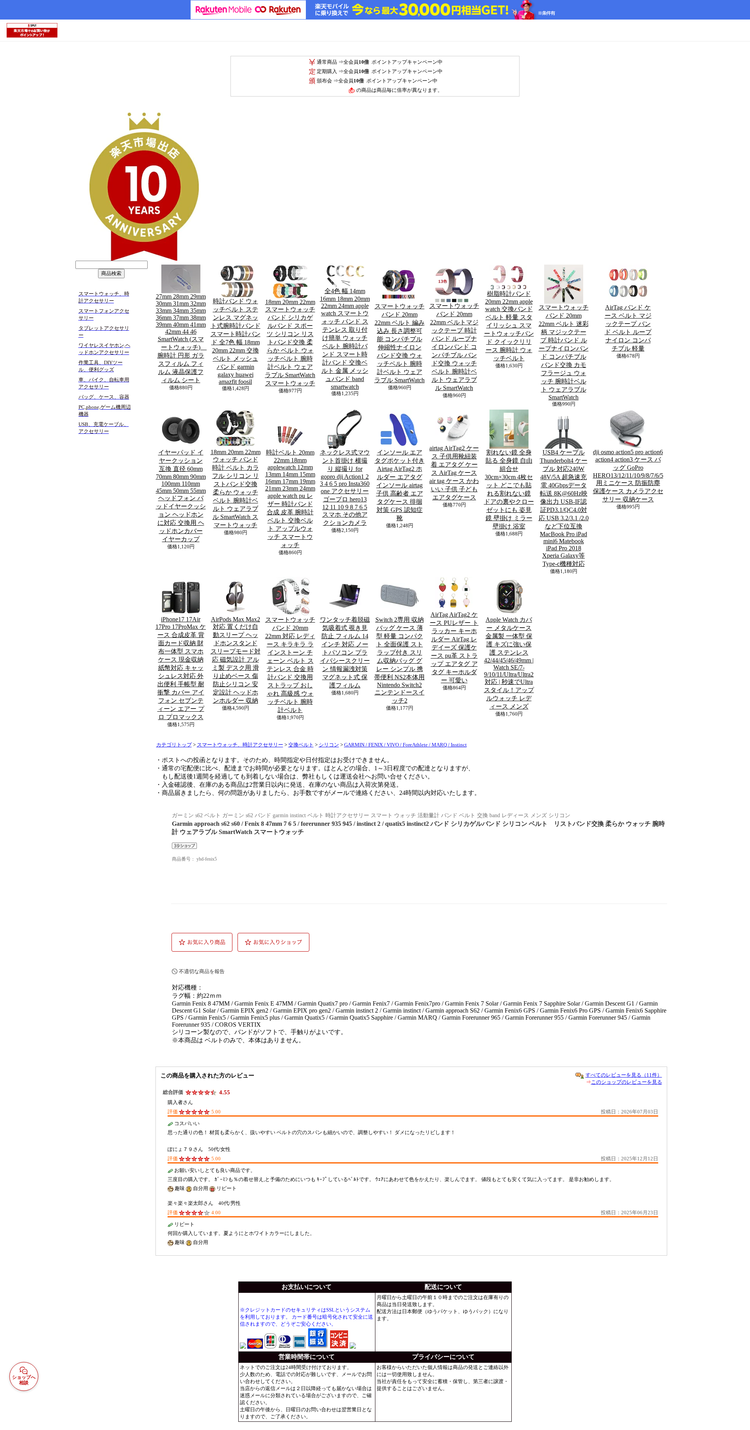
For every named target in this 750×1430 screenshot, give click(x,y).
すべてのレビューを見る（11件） (624, 1075)
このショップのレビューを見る (626, 1082)
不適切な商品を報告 (202, 971)
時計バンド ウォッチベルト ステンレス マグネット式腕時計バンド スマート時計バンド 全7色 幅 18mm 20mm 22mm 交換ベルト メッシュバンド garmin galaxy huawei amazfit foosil (236, 341)
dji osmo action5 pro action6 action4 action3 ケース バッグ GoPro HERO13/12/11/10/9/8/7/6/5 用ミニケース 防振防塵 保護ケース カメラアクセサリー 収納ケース (628, 476)
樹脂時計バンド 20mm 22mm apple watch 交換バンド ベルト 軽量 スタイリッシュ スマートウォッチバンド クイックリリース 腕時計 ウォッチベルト (509, 326)
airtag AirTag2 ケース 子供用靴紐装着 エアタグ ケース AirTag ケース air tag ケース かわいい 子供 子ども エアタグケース (454, 473)
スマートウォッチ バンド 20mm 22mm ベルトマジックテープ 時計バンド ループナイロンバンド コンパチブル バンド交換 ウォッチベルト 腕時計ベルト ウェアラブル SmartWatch (454, 346)
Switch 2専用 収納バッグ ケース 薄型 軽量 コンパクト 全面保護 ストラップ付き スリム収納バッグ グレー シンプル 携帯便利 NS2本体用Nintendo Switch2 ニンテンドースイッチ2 (399, 660)
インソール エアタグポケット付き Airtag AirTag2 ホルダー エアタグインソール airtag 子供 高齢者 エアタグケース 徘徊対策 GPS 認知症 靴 (400, 485)
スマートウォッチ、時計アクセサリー (240, 745)
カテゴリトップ (174, 745)
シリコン (329, 745)
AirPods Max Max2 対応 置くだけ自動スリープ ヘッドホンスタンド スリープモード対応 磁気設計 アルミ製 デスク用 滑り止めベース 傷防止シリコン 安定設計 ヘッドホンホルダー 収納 (236, 660)
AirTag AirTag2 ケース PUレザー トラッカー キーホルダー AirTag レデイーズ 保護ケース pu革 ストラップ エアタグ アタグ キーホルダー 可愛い (454, 647)
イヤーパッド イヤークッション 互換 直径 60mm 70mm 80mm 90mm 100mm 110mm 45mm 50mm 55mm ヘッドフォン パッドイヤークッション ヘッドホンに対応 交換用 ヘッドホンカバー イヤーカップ (181, 495)
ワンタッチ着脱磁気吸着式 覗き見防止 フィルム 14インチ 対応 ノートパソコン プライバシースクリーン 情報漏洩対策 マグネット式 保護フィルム (345, 652)
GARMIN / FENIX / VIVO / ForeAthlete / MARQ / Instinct (405, 745)
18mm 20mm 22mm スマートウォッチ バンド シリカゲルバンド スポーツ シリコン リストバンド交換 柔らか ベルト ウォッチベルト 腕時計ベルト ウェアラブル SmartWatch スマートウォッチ (290, 343)
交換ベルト (301, 745)
